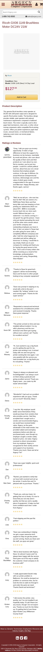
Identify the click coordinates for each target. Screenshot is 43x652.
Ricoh (10, 75)
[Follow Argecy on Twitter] (21, 638)
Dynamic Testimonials (14, 629)
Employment (27, 629)
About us (3, 629)
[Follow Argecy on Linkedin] (17, 638)
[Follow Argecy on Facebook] (25, 638)
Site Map (28, 631)
